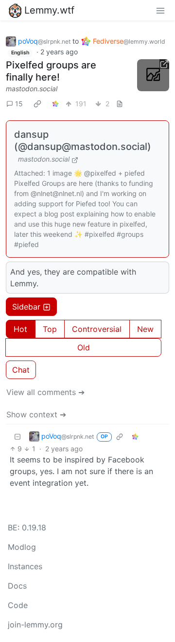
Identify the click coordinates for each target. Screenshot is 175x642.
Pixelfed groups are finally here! (51, 71)
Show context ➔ (36, 414)
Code (18, 605)
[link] (37, 103)
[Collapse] (17, 436)
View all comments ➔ (45, 392)
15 (19, 103)
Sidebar (26, 307)
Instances (25, 566)
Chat (21, 370)
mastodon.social (31, 88)
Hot (20, 329)
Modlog (22, 547)
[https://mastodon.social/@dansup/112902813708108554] (153, 75)
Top (50, 329)
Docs (17, 586)
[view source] (119, 103)
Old (83, 347)
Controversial (97, 329)
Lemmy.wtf (49, 10)
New (145, 329)
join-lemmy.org (35, 624)
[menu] (160, 10)
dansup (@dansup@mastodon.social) (82, 140)
